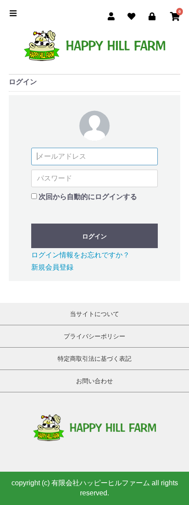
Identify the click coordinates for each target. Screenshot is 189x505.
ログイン (94, 236)
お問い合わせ (94, 380)
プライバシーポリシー (94, 336)
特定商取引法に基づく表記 (94, 358)
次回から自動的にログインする (88, 196)
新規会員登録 (52, 267)
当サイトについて (94, 313)
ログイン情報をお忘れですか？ (80, 255)
